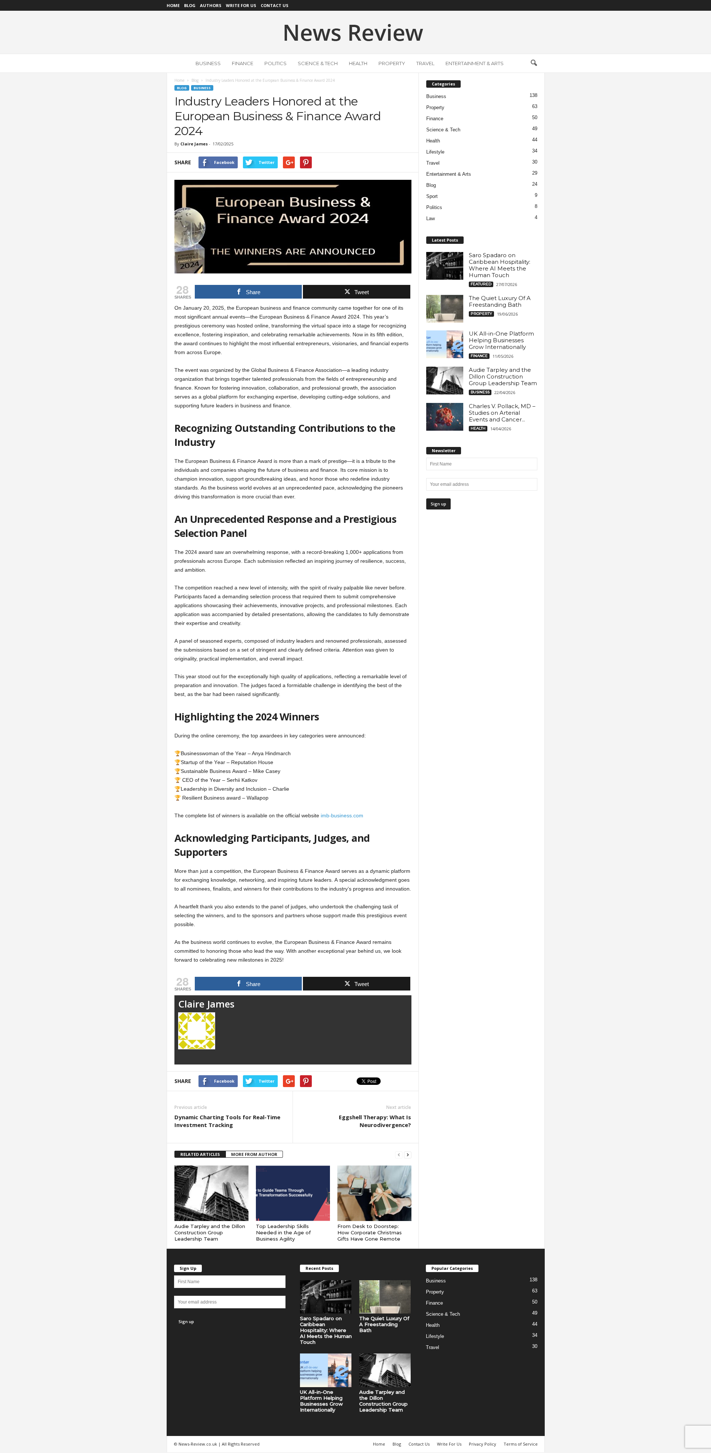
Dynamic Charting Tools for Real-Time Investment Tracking (227, 1121)
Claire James (194, 144)
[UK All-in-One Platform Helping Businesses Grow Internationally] (444, 344)
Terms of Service (521, 1444)
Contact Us (274, 5)
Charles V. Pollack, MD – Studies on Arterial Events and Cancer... (502, 413)
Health (358, 63)
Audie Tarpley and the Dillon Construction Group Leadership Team (209, 1232)
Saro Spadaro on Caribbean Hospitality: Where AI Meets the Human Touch (499, 265)
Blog (190, 5)
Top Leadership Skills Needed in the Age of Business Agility (283, 1232)
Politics (275, 63)
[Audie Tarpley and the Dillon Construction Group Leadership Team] (211, 1193)
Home (173, 5)
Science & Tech (318, 63)
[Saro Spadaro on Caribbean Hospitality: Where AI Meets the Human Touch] (444, 266)
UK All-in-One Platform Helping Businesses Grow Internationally (501, 340)
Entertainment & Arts (474, 63)
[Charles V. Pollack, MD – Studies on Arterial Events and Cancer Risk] (444, 417)
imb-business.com (342, 815)
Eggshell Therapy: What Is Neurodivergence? (375, 1121)
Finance (242, 63)
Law (430, 218)
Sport (432, 196)
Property (391, 63)
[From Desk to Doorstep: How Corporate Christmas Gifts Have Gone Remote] (374, 1193)
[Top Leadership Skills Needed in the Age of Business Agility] (293, 1193)
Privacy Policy (482, 1444)
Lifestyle (435, 152)
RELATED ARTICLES (200, 1154)
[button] (533, 63)
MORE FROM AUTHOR (254, 1154)
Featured (481, 284)
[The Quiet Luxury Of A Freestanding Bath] (444, 309)
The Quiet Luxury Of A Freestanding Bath (500, 301)
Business (208, 63)
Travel (425, 63)
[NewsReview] (355, 32)
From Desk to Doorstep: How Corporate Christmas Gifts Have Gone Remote (369, 1232)
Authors (210, 5)
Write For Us (241, 5)
